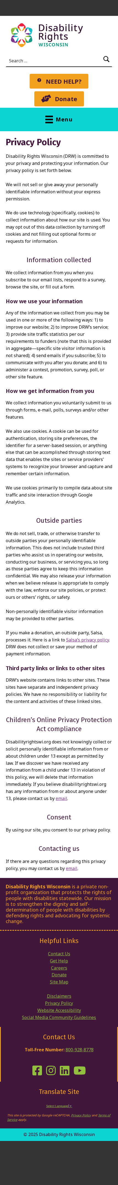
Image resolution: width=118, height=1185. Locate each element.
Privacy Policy (59, 1003)
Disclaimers (59, 996)
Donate (59, 975)
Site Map (59, 982)
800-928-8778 (80, 1050)
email (61, 798)
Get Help (59, 961)
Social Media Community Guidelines (59, 1017)
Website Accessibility (59, 1010)
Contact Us (59, 954)
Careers (59, 968)
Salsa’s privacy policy (87, 640)
